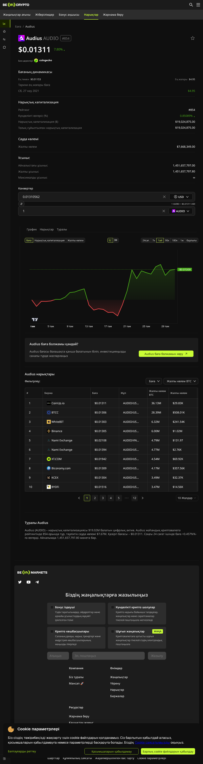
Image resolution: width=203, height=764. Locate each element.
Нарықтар (91, 14)
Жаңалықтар (119, 677)
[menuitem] (5, 24)
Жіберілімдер (44, 14)
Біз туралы (76, 677)
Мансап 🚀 (76, 683)
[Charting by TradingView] (35, 319)
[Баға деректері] (43, 61)
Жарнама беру (113, 14)
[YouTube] (28, 582)
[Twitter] (19, 582)
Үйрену (115, 683)
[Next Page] (142, 498)
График (32, 229)
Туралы (62, 229)
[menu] (5, 35)
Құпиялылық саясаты (77, 758)
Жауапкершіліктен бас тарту (114, 758)
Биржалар (117, 696)
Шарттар (53, 758)
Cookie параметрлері (151, 758)
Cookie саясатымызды (152, 742)
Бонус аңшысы (69, 14)
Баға (18, 26)
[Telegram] (37, 582)
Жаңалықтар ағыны (17, 14)
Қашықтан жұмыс (81, 722)
